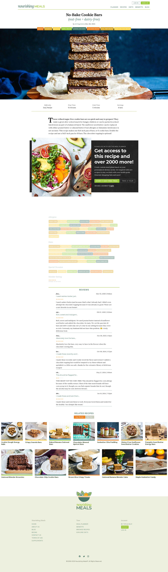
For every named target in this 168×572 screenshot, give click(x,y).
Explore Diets (82, 532)
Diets (131, 7)
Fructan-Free (114, 246)
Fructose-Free (71, 250)
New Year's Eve (96, 271)
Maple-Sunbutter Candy (146, 477)
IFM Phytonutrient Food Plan (59, 257)
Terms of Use (37, 538)
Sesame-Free (85, 225)
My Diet (90, 417)
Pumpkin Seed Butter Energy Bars (154, 443)
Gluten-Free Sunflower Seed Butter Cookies (130, 443)
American (56, 29)
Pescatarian (53, 261)
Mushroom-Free (73, 221)
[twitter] (84, 556)
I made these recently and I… (67, 354)
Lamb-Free (105, 225)
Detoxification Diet (104, 250)
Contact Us (36, 535)
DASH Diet (92, 250)
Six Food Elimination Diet (68, 261)
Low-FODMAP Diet (78, 257)
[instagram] (88, 556)
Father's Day (72, 271)
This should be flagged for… (67, 375)
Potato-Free (84, 221)
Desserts (48, 29)
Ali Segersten (79, 24)
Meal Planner (82, 524)
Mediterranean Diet (107, 257)
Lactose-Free (95, 246)
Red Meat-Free (75, 225)
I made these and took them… (67, 396)
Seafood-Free (66, 229)
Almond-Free (94, 221)
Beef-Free (92, 229)
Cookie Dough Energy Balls (10, 443)
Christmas (62, 271)
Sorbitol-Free (66, 246)
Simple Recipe (66, 29)
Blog (147, 7)
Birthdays (52, 271)
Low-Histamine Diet (91, 257)
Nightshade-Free (103, 232)
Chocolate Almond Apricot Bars (81, 443)
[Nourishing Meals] (31, 7)
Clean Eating (82, 250)
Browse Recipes (83, 529)
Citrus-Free (71, 232)
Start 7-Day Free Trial (107, 181)
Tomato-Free (53, 236)
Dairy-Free (53, 232)
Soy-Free (114, 225)
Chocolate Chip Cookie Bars (46, 477)
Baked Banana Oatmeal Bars (59, 443)
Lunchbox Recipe (93, 29)
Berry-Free (53, 221)
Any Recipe (79, 417)
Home (34, 524)
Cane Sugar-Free (106, 221)
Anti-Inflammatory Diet (80, 246)
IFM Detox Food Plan (85, 254)
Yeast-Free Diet (102, 261)
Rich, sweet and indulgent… (67, 315)
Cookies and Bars (79, 29)
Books (34, 532)
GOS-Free (104, 246)
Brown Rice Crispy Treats (79, 477)
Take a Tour (127, 181)
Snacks (40, 29)
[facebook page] (79, 556)
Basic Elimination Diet (57, 250)
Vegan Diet (82, 261)
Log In (136, 3)
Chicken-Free (54, 225)
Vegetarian (91, 261)
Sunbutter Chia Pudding (107, 442)
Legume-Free (101, 229)
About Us (35, 527)
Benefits (139, 7)
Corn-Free (61, 232)
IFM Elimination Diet (101, 254)
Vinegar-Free (96, 225)
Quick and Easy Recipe (122, 29)
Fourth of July (83, 271)
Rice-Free (75, 229)
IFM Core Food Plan (69, 254)
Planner (114, 7)
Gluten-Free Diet (55, 254)
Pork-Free (83, 229)
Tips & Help (127, 524)
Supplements (37, 541)
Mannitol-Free (54, 246)
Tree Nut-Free (91, 232)
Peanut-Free (64, 225)
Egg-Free (110, 229)
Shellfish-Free (54, 229)
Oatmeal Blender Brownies (12, 477)
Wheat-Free (81, 232)
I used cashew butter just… (66, 296)
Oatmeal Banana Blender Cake (115, 477)
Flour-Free (62, 221)
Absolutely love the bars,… (66, 338)
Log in (123, 530)
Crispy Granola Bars (33, 442)
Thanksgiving (108, 271)
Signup (125, 527)
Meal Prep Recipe (107, 29)
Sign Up (145, 3)
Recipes (123, 7)
